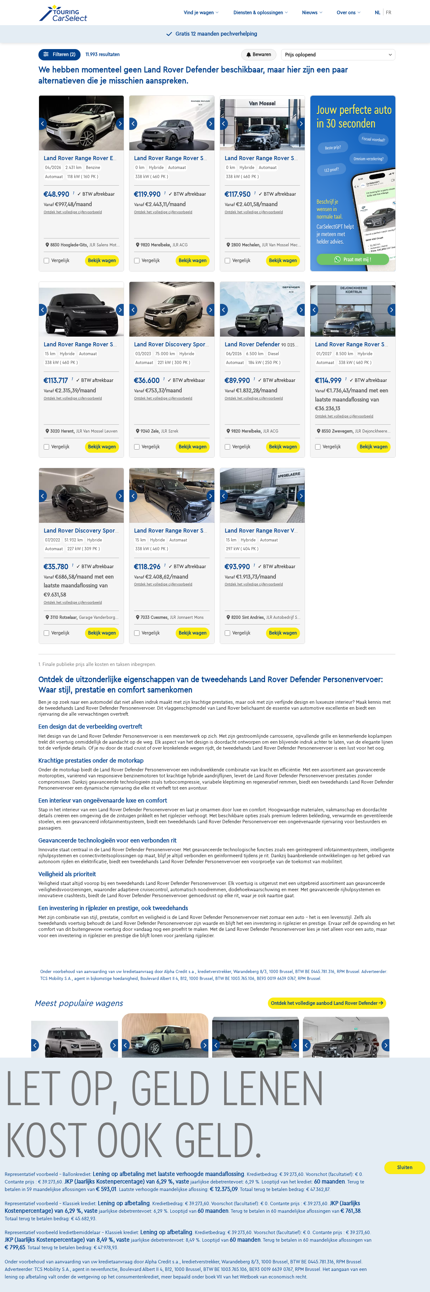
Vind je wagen (199, 12)
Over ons (346, 12)
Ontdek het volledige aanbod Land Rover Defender (325, 1003)
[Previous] (43, 124)
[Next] (120, 124)
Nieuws (310, 12)
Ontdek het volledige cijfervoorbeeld (73, 212)
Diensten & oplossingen (258, 12)
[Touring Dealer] (65, 12)
